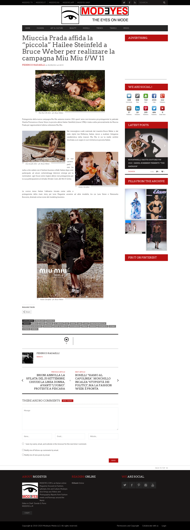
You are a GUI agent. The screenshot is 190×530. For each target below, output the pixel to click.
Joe (66, 324)
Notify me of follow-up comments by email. (41, 450)
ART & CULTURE (56, 28)
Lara (80, 324)
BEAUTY (73, 28)
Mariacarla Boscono (32, 326)
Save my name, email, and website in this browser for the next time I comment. (56, 444)
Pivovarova (75, 326)
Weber (34, 329)
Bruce (34, 324)
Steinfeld (102, 326)
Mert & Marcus (60, 326)
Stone (112, 326)
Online (78, 483)
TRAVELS (113, 28)
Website (40, 357)
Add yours (67, 401)
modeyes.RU (54, 2)
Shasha (93, 326)
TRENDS (99, 28)
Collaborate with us (150, 525)
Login (164, 525)
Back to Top (160, 468)
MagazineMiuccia (97, 324)
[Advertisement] (146, 62)
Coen (42, 324)
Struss (26, 329)
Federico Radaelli (33, 65)
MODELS (86, 28)
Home (27, 28)
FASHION (40, 28)
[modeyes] (95, 15)
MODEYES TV (27, 2)
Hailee (49, 324)
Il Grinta (59, 324)
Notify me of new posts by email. (37, 455)
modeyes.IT (41, 2)
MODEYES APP (68, 2)
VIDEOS (126, 28)
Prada (84, 326)
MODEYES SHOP (83, 2)
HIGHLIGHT (40, 321)
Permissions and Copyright (128, 525)
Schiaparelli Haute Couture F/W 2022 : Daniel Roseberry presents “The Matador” (146, 163)
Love (86, 324)
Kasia (73, 324)
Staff (27, 513)
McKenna (48, 326)
